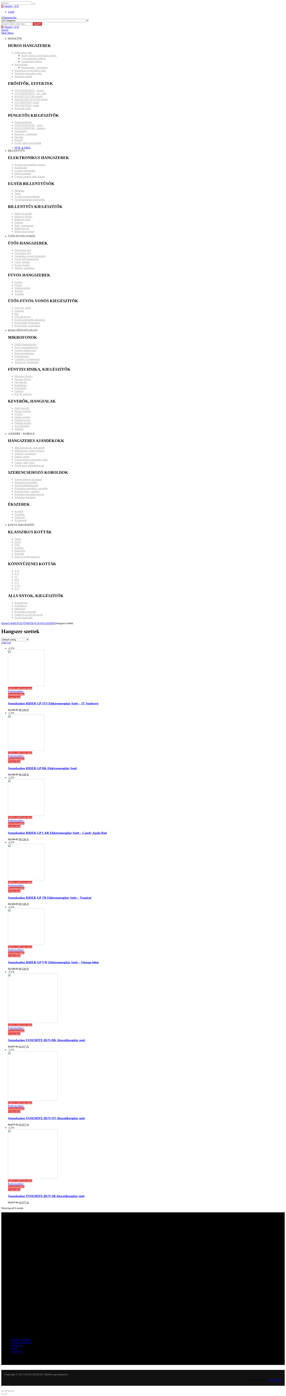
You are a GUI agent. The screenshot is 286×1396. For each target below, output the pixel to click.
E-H (17, 573)
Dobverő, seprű (23, 307)
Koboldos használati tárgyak (29, 494)
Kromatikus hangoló (25, 611)
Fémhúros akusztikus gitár (28, 73)
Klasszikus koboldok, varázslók (31, 488)
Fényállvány (21, 382)
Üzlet (10, 623)
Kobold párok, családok (27, 491)
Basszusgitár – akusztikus (34, 67)
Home (4, 623)
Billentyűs (20, 550)
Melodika (19, 190)
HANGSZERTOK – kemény (30, 128)
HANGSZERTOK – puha (28, 125)
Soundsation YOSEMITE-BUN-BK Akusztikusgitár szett (46, 1040)
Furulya (19, 282)
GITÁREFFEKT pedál (27, 102)
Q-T (17, 582)
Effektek (19, 429)
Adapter (19, 222)
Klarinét (19, 291)
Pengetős (19, 553)
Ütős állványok (22, 316)
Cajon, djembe (22, 262)
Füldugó (19, 391)
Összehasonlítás (16, 694)
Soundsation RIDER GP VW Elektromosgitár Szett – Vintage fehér (53, 962)
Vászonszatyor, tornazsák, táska (31, 459)
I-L (16, 576)
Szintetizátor (21, 167)
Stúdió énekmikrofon (26, 344)
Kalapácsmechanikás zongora (30, 164)
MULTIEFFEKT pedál (27, 105)
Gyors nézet (26, 688)
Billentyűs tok (22, 228)
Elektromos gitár (23, 52)
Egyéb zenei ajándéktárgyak (29, 465)
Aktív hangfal (22, 408)
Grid (3, 642)
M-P (17, 579)
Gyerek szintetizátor (25, 170)
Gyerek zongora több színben (30, 176)
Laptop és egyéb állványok (29, 614)
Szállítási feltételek (21, 1339)
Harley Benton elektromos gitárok (39, 55)
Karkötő (19, 511)
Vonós (18, 539)
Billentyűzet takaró (24, 231)
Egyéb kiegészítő (23, 617)
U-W (17, 585)
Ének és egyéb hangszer (27, 556)
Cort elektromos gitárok (33, 58)
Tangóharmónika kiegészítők (30, 199)
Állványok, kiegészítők (27, 362)
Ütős (17, 545)
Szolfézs (19, 547)
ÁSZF (14, 1348)
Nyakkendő (21, 520)
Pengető (19, 140)
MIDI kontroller (23, 173)
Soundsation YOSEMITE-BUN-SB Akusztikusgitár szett (46, 1196)
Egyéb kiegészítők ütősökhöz (30, 319)
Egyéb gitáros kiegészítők (28, 143)
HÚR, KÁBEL (23, 147)
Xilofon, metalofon (24, 268)
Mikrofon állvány (24, 376)
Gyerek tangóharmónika (27, 196)
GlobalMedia (274, 1380)
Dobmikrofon (22, 356)
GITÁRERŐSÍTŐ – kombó (29, 90)
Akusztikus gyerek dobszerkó (30, 256)
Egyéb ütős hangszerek (27, 259)
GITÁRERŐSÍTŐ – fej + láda (31, 93)
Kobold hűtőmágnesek (26, 485)
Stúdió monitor (22, 417)
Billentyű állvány (23, 216)
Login (11, 11)
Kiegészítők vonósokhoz (27, 325)
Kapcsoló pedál (23, 108)
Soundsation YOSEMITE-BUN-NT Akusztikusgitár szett (46, 1118)
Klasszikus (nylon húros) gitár (30, 70)
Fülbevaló (20, 517)
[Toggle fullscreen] (9, 1391)
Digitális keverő (23, 423)
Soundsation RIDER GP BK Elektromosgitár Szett (42, 768)
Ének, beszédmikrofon (26, 347)
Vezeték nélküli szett (25, 350)
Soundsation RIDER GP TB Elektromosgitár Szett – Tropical (49, 897)
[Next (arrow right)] (6, 1394)
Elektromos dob (23, 250)
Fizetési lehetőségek (21, 1342)
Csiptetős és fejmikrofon (27, 359)
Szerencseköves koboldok (28, 479)
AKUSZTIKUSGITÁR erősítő (31, 99)
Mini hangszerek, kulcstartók (30, 447)
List (9, 642)
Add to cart (14, 688)
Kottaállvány (21, 602)
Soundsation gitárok (31, 61)
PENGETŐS (20, 623)
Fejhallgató (20, 388)
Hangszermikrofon (24, 353)
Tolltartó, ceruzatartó (25, 453)
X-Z (17, 588)
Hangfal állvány (23, 379)
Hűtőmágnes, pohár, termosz (29, 450)
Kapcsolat (16, 1351)
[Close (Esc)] (2, 1391)
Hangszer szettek (23, 76)
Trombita (19, 294)
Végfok (19, 414)
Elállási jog (17, 1345)
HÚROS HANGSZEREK (41, 623)
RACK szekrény (23, 394)
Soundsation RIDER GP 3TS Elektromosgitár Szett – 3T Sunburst (53, 703)
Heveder (19, 137)
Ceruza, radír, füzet (24, 462)
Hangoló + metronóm (26, 134)
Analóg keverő (22, 420)
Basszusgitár (21, 64)
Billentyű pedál (22, 219)
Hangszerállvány (23, 122)
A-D (17, 570)
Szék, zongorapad (24, 225)
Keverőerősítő (22, 426)
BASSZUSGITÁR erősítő (28, 96)
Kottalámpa (21, 385)
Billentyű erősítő (23, 213)
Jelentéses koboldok (25, 497)
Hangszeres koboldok (26, 482)
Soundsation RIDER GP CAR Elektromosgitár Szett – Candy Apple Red (57, 833)
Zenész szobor (22, 456)
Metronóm (20, 608)
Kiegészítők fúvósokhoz (27, 322)
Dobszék (19, 310)
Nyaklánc (20, 514)
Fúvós (18, 542)
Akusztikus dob (23, 253)
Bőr (17, 313)
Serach (4, 30)
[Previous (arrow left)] (2, 1394)
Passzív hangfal (23, 411)
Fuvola (18, 285)
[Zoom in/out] (12, 1391)
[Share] (6, 1391)
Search (37, 24)
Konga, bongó (22, 265)
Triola (18, 193)
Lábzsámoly (21, 131)
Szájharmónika (22, 288)
